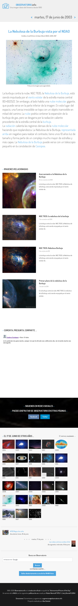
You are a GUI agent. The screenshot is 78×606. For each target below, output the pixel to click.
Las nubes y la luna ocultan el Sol (59, 542)
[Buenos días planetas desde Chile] (35, 444)
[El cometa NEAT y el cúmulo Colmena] (61, 485)
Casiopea (40, 146)
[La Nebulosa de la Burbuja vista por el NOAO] (8, 499)
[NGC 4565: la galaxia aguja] (61, 499)
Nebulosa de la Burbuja (57, 93)
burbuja (47, 122)
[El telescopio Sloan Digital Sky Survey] (8, 513)
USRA (73, 593)
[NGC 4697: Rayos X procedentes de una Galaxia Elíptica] (22, 499)
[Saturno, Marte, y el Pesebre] (35, 485)
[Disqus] (39, 359)
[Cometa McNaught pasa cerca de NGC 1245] (48, 471)
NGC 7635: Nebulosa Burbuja (51, 248)
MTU (58, 593)
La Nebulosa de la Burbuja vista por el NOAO (39, 31)
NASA (15, 593)
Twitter (45, 417)
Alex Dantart (46, 601)
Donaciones (19, 598)
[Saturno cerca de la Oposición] (22, 458)
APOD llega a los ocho (17, 531)
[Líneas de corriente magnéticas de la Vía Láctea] (61, 444)
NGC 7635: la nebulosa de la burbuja (54, 216)
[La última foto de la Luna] (48, 499)
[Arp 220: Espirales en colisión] (22, 513)
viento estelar (35, 97)
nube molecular (58, 101)
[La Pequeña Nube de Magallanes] (48, 485)
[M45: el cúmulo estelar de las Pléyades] (48, 458)
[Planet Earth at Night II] (22, 444)
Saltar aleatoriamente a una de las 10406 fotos (37, 573)
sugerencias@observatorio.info (52, 598)
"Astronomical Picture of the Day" (60, 591)
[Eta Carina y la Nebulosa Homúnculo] (8, 485)
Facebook (33, 417)
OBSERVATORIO (24, 4)
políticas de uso (34, 593)
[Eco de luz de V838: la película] (61, 458)
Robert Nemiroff (51, 593)
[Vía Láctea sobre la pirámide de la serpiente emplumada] (8, 458)
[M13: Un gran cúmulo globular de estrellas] (61, 471)
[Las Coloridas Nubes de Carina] (35, 499)
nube (27, 113)
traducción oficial (34, 591)
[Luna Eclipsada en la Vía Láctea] (35, 471)
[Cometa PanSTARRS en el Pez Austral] (35, 458)
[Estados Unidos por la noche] (35, 513)
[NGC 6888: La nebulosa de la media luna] (48, 444)
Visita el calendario (67, 436)
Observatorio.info (20, 591)
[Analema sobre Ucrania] (22, 485)
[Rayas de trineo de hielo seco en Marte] (8, 471)
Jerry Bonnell (66, 593)
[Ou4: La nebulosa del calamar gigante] (8, 444)
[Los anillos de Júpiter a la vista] (22, 471)
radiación (10, 126)
